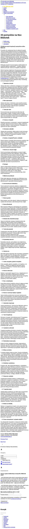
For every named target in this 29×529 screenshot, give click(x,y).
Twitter (5, 517)
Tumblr (5, 523)
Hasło (2, 457)
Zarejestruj (10, 4)
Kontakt (5, 31)
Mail (4, 526)
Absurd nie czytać (10, 18)
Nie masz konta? (5, 462)
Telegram (5, 520)
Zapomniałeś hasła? (6, 464)
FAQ (4, 30)
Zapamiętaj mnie (6, 460)
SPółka (5, 10)
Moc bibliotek (9, 16)
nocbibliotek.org (4, 78)
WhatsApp (5, 519)
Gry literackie (9, 20)
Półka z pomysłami (8, 13)
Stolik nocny (9, 22)
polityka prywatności (16, 498)
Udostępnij (6, 44)
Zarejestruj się (4, 501)
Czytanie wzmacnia (11, 24)
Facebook (5, 516)
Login (2, 455)
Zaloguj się (3, 4)
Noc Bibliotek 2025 (8, 6)
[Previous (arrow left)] (1, 514)
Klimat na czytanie (10, 26)
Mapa (4, 9)
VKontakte (5, 524)
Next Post (3, 441)
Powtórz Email (4, 494)
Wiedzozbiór (9, 23)
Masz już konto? (5, 502)
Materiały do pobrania (8, 12)
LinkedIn (5, 521)
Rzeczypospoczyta (11, 27)
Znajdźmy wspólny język (12, 28)
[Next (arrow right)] (2, 514)
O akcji (5, 8)
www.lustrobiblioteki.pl (6, 436)
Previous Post (4, 439)
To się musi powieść (11, 19)
